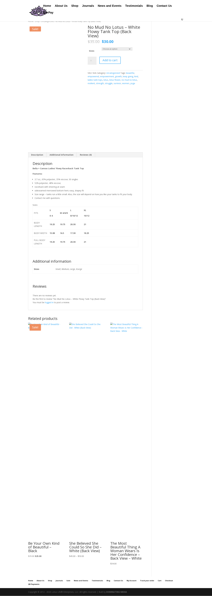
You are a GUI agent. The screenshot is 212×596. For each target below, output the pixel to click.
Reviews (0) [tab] (86, 154)
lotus (106, 79)
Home (47, 6)
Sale (68, 580)
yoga (132, 83)
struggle (108, 83)
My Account (131, 580)
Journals (88, 6)
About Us (61, 6)
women (125, 83)
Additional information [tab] (61, 154)
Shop (74, 6)
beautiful (130, 73)
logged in (49, 302)
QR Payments (33, 584)
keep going (128, 76)
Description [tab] (37, 154)
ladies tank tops (95, 79)
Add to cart (110, 60)
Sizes (91, 50)
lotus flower (114, 79)
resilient (91, 83)
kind (136, 76)
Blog (150, 6)
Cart (159, 580)
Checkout (169, 580)
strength (100, 83)
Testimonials (134, 6)
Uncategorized (47, 21)
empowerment (107, 76)
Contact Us (164, 6)
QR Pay (48, 13)
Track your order (147, 580)
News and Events (109, 6)
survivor (117, 83)
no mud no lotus (129, 79)
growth (118, 76)
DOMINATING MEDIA (116, 592)
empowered (93, 76)
